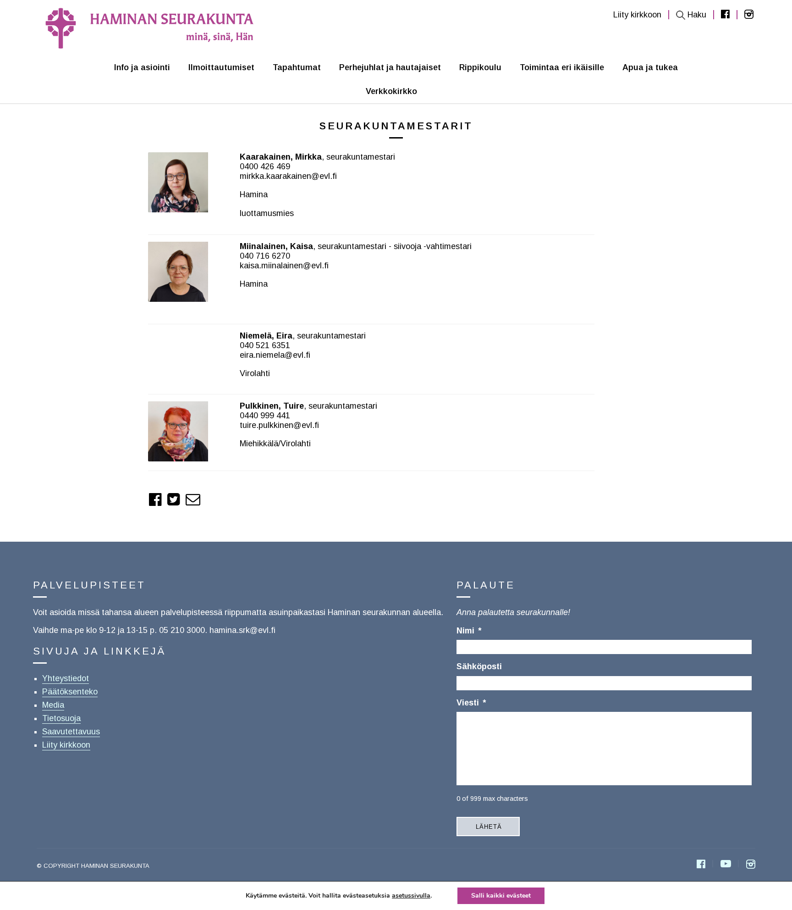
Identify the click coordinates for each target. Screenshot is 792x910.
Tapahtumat (297, 67)
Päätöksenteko (70, 691)
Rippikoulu (480, 67)
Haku (697, 14)
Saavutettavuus (71, 731)
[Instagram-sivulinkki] (750, 864)
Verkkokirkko (391, 91)
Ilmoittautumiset (221, 67)
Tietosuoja (61, 718)
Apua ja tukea (650, 67)
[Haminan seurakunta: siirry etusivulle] (151, 27)
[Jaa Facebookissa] (155, 499)
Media (53, 705)
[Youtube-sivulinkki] (725, 864)
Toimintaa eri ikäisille (562, 67)
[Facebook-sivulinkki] (701, 864)
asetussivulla (411, 896)
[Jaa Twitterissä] (173, 499)
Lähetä (489, 826)
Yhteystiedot (65, 678)
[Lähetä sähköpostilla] (193, 499)
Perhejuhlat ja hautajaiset (390, 67)
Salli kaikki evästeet (501, 895)
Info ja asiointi (142, 67)
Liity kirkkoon (637, 14)
